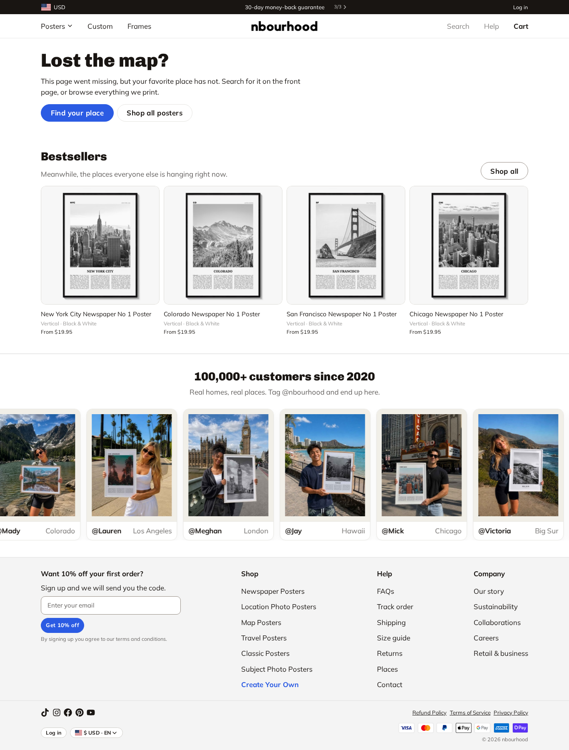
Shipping (391, 622)
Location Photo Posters (278, 606)
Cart (521, 26)
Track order (395, 606)
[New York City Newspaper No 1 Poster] (100, 245)
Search (458, 26)
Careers (486, 637)
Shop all (504, 171)
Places (387, 669)
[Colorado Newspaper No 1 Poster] (223, 245)
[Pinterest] (79, 712)
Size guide (393, 637)
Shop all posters (154, 112)
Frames (139, 26)
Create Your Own (270, 684)
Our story (489, 591)
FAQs (385, 591)
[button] (100, 293)
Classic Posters (265, 653)
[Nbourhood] (284, 25)
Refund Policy (429, 712)
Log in (520, 7)
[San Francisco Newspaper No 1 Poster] (346, 245)
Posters (53, 26)
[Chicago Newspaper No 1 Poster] (468, 245)
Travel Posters (264, 637)
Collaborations (497, 622)
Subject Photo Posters (276, 669)
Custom (100, 26)
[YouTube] (91, 712)
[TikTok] (45, 712)
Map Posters (261, 622)
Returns (389, 653)
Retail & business (501, 653)
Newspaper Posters (272, 591)
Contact (389, 684)
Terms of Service (470, 712)
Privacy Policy (511, 712)
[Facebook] (68, 712)
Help (491, 26)
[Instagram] (56, 712)
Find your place (77, 112)
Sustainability (496, 606)
